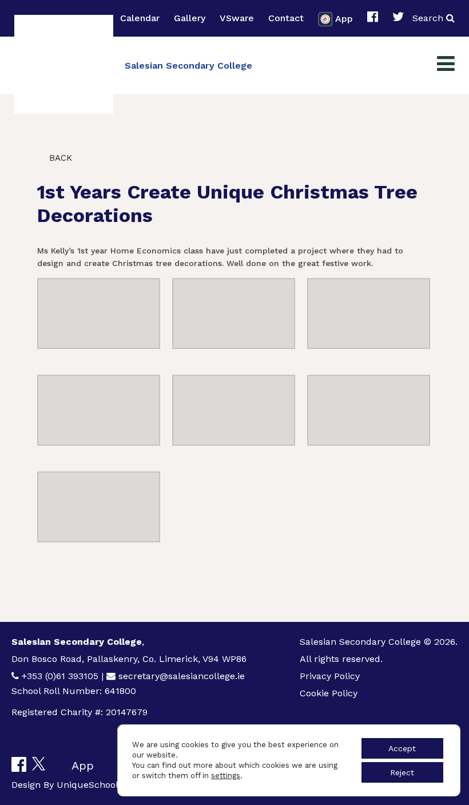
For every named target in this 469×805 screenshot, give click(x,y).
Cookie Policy (328, 693)
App (344, 18)
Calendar (140, 18)
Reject (402, 772)
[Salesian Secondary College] (63, 64)
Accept (402, 748)
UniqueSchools (90, 784)
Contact (286, 18)
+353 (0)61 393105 (60, 676)
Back (59, 158)
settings (225, 775)
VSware (237, 18)
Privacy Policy (330, 676)
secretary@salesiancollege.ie (181, 676)
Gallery (189, 18)
